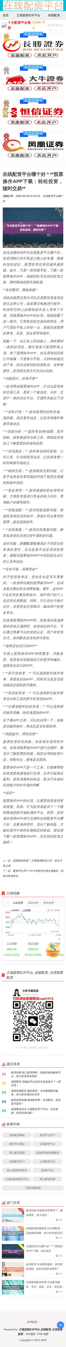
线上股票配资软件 (17, 1170)
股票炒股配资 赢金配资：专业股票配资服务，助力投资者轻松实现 (34, 1092)
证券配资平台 (47, 1161)
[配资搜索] (59, 5)
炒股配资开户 (17, 1161)
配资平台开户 (47, 1135)
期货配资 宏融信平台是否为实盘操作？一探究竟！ (35, 1083)
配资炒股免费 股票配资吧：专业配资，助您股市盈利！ (35, 1101)
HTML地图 (42, 1334)
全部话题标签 (33, 1187)
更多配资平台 (55, 25)
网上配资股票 (17, 1152)
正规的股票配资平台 (16, 1179)
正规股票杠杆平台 (28, 15)
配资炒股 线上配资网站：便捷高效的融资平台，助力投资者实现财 (35, 1074)
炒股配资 (54, 15)
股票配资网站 (17, 1135)
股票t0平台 (47, 1170)
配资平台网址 (17, 1144)
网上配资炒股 (47, 1179)
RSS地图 (30, 1334)
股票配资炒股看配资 (47, 1152)
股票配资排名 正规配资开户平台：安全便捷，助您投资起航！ (34, 1110)
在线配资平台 (47, 1144)
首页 (6, 15)
